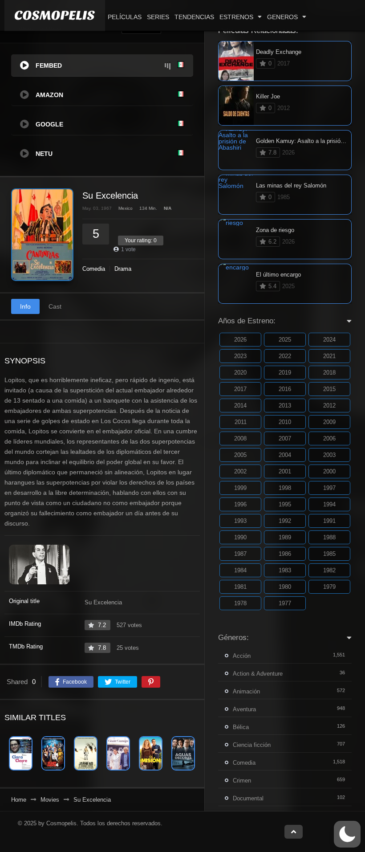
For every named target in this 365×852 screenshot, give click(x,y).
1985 (329, 553)
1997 (329, 488)
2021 (329, 356)
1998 (285, 488)
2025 (285, 339)
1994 (329, 504)
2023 (240, 356)
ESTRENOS (236, 16)
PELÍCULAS (125, 16)
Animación (246, 691)
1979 (329, 586)
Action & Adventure (258, 673)
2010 (285, 422)
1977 (285, 603)
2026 (240, 339)
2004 (285, 455)
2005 (240, 455)
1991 (329, 521)
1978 (240, 603)
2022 (285, 356)
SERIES (158, 16)
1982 (329, 570)
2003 (329, 455)
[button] (347, 834)
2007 (285, 438)
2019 (285, 372)
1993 (240, 521)
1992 (285, 521)
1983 (285, 570)
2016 (285, 389)
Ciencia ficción (252, 745)
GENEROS (282, 16)
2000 (329, 471)
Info (25, 306)
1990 (240, 537)
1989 (285, 537)
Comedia (93, 269)
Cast (55, 306)
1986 (285, 553)
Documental (248, 798)
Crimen (242, 780)
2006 (329, 438)
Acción (242, 655)
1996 (240, 504)
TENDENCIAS (194, 16)
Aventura (244, 709)
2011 (241, 422)
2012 (329, 405)
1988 (329, 537)
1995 (285, 504)
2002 (240, 471)
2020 (240, 372)
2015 (329, 389)
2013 (285, 405)
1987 (240, 553)
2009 (329, 422)
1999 (240, 488)
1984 (240, 570)
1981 (240, 586)
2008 (240, 438)
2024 (329, 339)
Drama (122, 269)
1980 (285, 586)
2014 (240, 405)
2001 (285, 471)
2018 (329, 372)
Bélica (241, 727)
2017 (240, 389)
